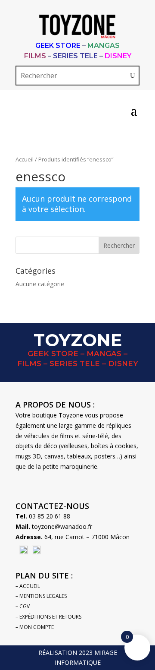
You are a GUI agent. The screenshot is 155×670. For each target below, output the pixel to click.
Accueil (25, 159)
